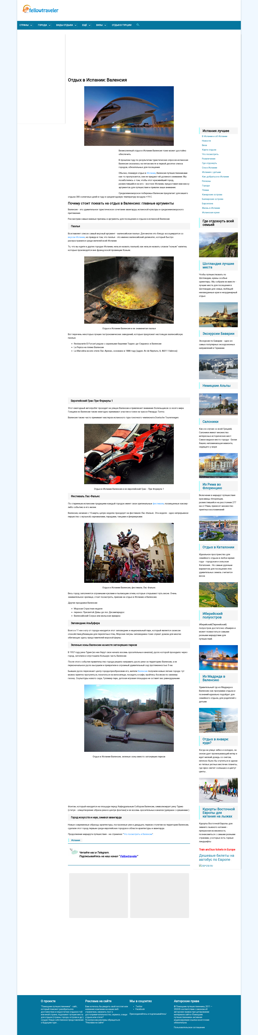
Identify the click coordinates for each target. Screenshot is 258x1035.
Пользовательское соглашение (189, 1027)
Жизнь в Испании (211, 208)
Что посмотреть (210, 154)
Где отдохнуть (209, 163)
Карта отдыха (209, 149)
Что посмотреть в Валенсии (138, 834)
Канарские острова (212, 194)
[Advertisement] (42, 79)
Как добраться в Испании (215, 176)
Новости (206, 140)
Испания (75, 840)
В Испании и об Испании (214, 136)
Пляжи (205, 190)
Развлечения (208, 158)
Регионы (206, 181)
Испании (151, 173)
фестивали (158, 503)
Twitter (139, 1006)
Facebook (140, 1009)
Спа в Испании (209, 167)
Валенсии (143, 671)
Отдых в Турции (121, 25)
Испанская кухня (210, 212)
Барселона (207, 203)
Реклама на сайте (94, 1022)
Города (206, 185)
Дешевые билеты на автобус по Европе (216, 857)
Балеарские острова (212, 199)
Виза (204, 145)
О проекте (48, 1001)
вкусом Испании (76, 237)
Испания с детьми (211, 172)
